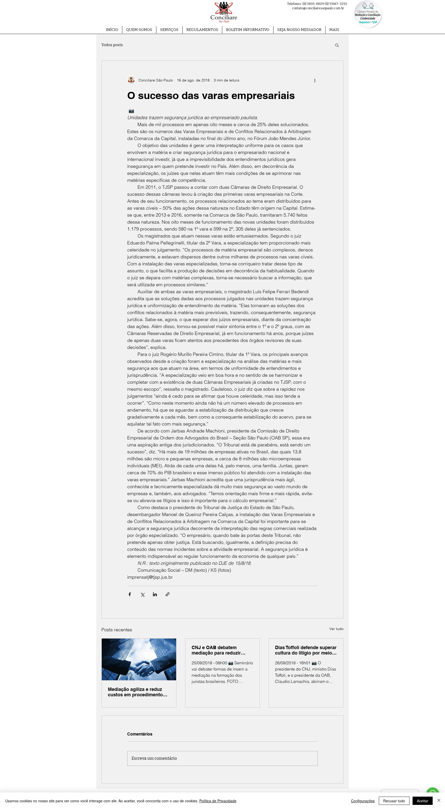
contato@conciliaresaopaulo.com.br (318, 8)
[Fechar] (439, 801)
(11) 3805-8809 (313, 4)
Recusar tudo (394, 800)
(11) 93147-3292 (336, 4)
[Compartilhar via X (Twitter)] (142, 594)
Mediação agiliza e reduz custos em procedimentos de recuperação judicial (136, 692)
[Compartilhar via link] (167, 594)
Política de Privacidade (217, 800)
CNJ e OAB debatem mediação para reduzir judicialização (216, 650)
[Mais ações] (315, 80)
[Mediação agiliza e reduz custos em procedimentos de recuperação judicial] (139, 659)
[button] (169, 30)
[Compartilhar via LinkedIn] (154, 594)
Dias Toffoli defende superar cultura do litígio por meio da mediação (306, 650)
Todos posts (112, 45)
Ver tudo (336, 628)
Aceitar (422, 800)
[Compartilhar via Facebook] (129, 594)
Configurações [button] (363, 800)
